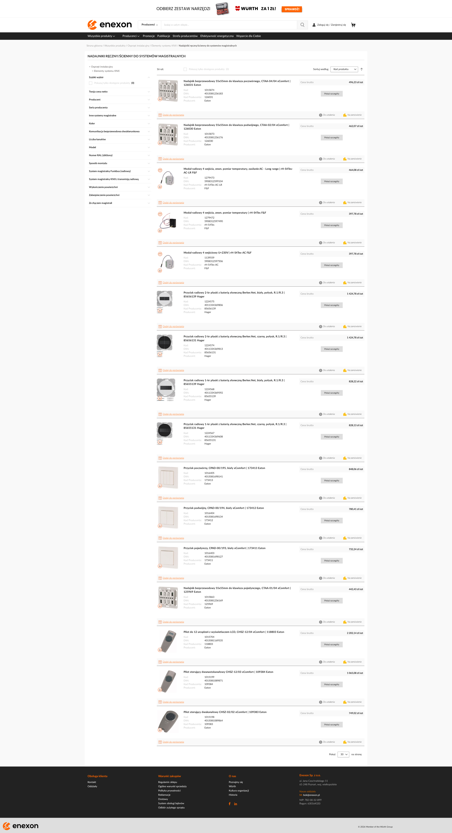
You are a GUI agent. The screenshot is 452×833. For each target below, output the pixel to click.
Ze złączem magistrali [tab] (100, 203)
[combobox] (234, 25)
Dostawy (163, 799)
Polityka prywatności (169, 791)
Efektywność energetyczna (217, 36)
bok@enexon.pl (311, 795)
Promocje (149, 36)
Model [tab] (92, 147)
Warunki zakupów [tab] (169, 776)
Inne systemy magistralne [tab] (102, 115)
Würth (232, 786)
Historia (233, 795)
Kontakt (92, 782)
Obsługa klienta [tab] (97, 776)
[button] (171, 115)
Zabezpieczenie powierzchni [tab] (104, 195)
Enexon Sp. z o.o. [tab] (310, 775)
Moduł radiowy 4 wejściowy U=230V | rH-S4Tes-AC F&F (217, 252)
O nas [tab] (232, 776)
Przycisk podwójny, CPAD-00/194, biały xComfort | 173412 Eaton (224, 508)
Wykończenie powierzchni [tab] (103, 187)
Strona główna (95, 46)
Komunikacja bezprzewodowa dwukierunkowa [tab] (114, 131)
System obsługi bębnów (171, 803)
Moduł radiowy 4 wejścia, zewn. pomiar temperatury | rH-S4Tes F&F (225, 212)
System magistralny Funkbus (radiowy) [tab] (110, 171)
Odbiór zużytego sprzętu (171, 807)
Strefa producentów (185, 36)
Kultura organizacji (239, 791)
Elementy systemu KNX (164, 46)
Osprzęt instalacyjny (139, 46)
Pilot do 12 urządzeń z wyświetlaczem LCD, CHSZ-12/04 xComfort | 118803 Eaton (234, 632)
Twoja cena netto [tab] (98, 92)
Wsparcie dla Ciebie (248, 36)
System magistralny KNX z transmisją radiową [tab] (114, 179)
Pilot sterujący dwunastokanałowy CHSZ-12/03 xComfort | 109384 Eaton (228, 672)
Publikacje (163, 36)
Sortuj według (320, 69)
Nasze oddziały (307, 791)
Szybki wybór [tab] (96, 77)
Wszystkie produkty (100, 36)
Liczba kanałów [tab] (97, 139)
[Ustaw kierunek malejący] (361, 69)
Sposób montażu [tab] (98, 163)
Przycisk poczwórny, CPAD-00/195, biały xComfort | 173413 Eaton (224, 468)
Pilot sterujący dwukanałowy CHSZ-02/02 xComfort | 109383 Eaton (225, 712)
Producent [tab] (94, 99)
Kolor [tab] (92, 123)
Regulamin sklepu (167, 782)
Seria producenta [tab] (98, 107)
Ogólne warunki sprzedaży (172, 786)
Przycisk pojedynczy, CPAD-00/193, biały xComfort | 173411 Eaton (224, 548)
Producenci (130, 36)
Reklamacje (164, 795)
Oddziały (92, 786)
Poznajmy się (236, 782)
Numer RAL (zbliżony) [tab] (100, 155)
